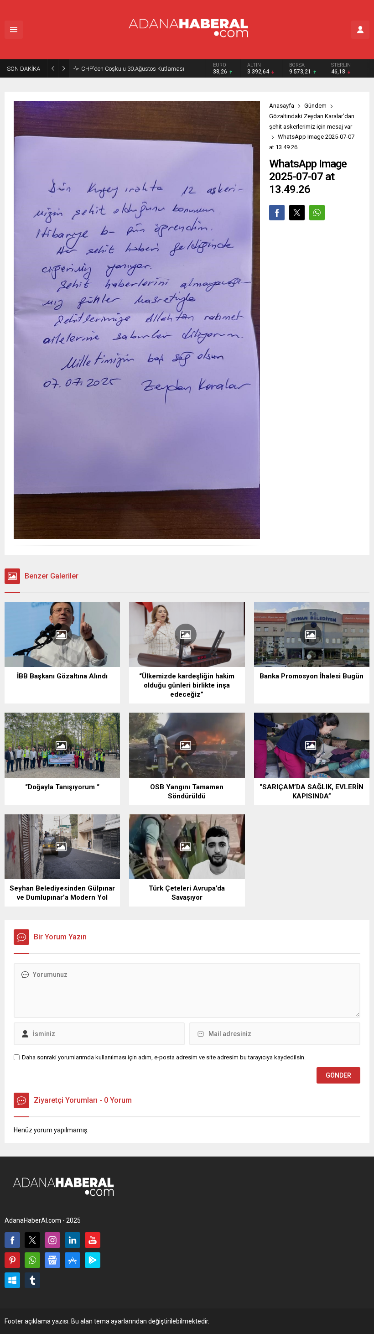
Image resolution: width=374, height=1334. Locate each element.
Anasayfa (281, 105)
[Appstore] (72, 1260)
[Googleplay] (92, 1260)
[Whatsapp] (32, 1260)
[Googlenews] (52, 1260)
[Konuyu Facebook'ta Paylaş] (277, 212)
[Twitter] (32, 1240)
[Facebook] (12, 1240)
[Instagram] (52, 1240)
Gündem (315, 105)
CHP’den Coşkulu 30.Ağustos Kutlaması (132, 68)
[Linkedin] (72, 1240)
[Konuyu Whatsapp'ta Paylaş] (317, 212)
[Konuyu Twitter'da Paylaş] (297, 212)
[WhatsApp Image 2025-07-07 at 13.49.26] (137, 535)
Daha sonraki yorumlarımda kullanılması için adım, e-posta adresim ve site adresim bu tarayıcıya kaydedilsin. (164, 1057)
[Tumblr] (32, 1280)
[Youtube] (92, 1240)
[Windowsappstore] (12, 1280)
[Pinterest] (12, 1260)
